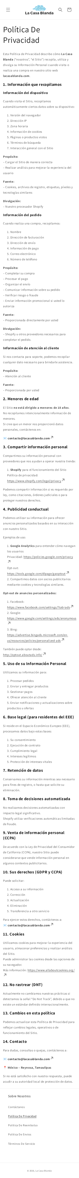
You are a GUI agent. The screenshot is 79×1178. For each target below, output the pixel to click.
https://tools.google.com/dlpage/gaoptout (36, 574)
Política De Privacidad (22, 1116)
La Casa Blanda (43, 1170)
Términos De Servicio (21, 1144)
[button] (8, 9)
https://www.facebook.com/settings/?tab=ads (38, 607)
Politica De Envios (19, 1134)
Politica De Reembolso (23, 1125)
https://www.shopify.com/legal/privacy (34, 481)
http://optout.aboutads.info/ (22, 655)
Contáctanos (16, 1107)
